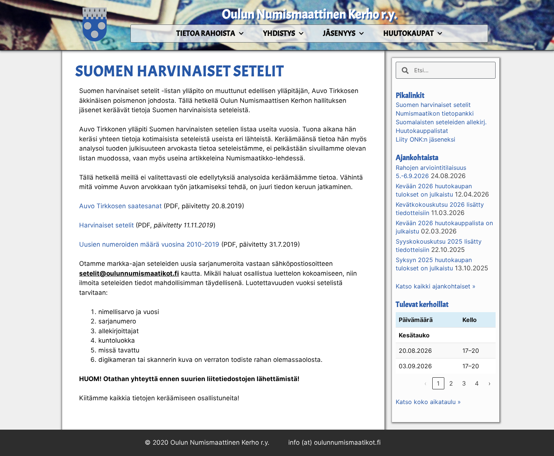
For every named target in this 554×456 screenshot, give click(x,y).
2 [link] (451, 383)
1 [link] (438, 383)
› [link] (489, 383)
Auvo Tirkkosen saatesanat (120, 206)
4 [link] (477, 383)
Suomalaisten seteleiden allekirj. (441, 122)
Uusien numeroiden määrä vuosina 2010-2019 (149, 244)
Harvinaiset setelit (106, 225)
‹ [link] (425, 383)
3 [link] (464, 383)
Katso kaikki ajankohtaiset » (436, 286)
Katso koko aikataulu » (428, 402)
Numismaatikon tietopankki (435, 113)
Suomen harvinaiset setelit (433, 104)
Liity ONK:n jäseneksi (425, 139)
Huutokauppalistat (422, 130)
